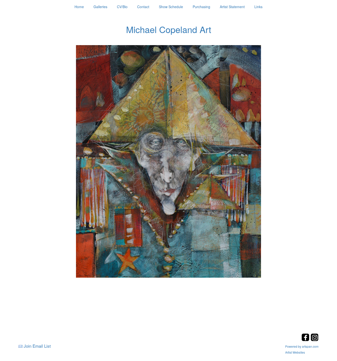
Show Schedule (171, 6)
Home (79, 6)
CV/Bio (122, 6)
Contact (143, 6)
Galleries (100, 6)
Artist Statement (232, 6)
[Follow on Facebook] (306, 340)
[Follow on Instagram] (314, 340)
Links (258, 6)
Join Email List (37, 346)
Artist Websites (295, 352)
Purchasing (201, 6)
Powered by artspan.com (301, 346)
